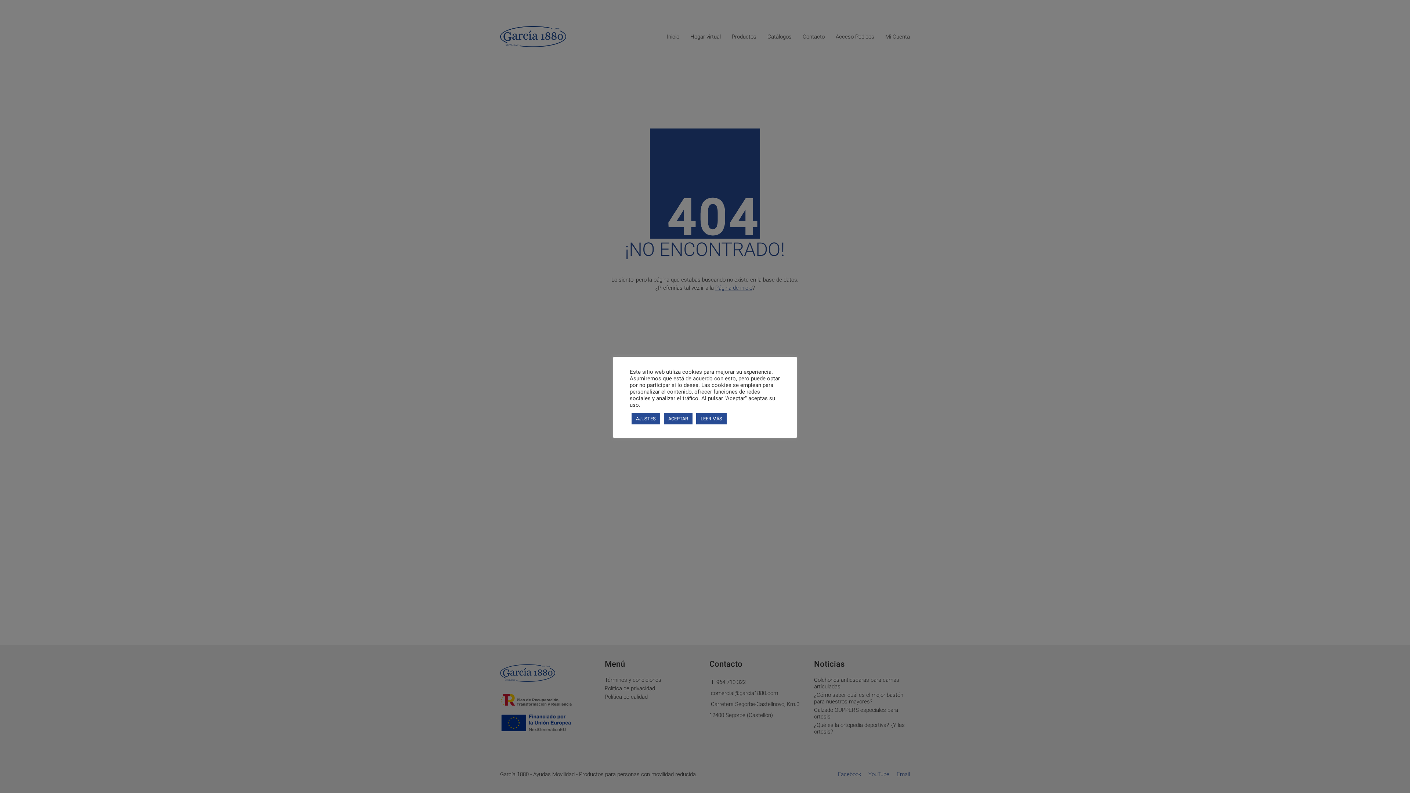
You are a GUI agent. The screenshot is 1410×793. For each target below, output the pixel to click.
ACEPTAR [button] (678, 418)
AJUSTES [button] (646, 418)
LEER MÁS (711, 418)
